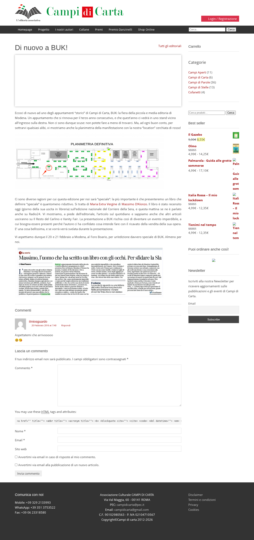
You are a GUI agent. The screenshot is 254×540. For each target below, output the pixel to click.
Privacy (193, 505)
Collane (84, 29)
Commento (24, 368)
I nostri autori (64, 29)
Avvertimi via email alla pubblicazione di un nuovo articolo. (58, 465)
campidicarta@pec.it (130, 505)
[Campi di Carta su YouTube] (122, 527)
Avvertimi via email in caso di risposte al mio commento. (57, 457)
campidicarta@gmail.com (131, 510)
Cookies (193, 510)
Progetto (43, 29)
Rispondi (65, 325)
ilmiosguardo (38, 321)
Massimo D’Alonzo (134, 204)
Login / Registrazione (222, 19)
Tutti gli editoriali (169, 46)
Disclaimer (195, 495)
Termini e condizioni (202, 500)
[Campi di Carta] (69, 13)
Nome (20, 431)
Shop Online (146, 29)
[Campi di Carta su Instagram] (132, 527)
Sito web (21, 449)
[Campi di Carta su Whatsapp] (141, 527)
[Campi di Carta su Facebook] (113, 527)
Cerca (230, 112)
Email (20, 440)
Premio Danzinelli (120, 29)
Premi (99, 29)
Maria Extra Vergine (103, 204)
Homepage (25, 29)
